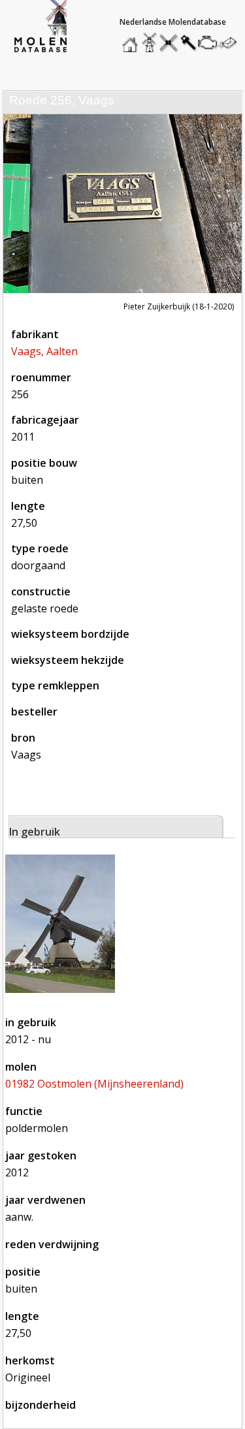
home (132, 39)
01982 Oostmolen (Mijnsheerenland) (94, 1083)
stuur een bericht (231, 42)
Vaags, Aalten (44, 351)
